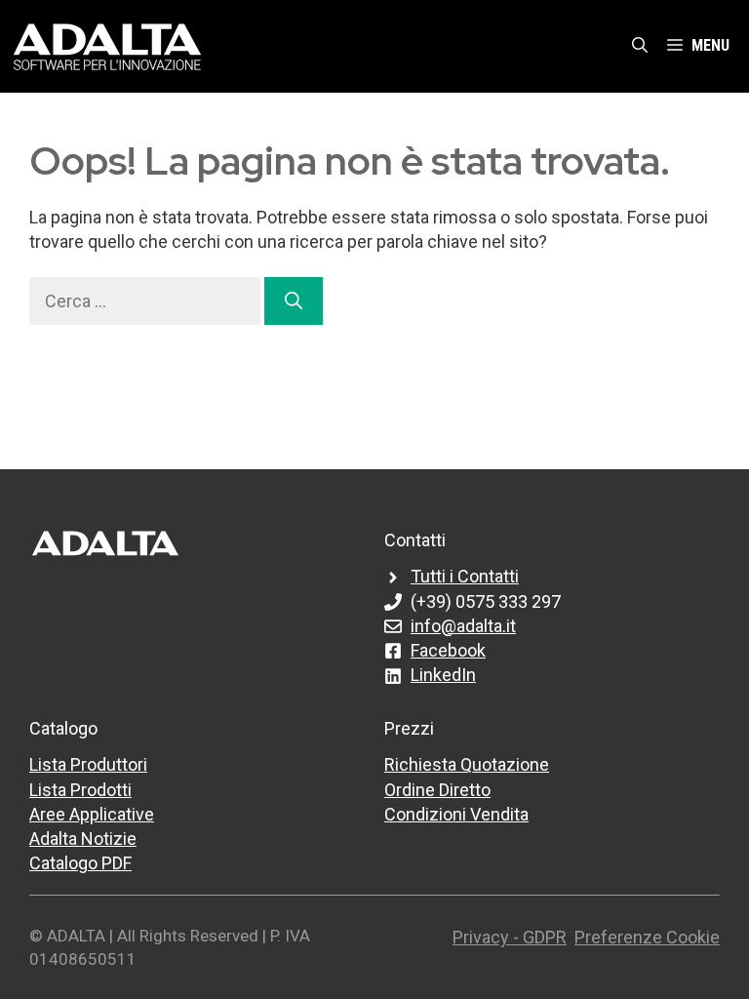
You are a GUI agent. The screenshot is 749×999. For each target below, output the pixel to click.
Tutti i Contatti (465, 576)
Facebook (448, 650)
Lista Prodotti (80, 789)
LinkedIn (443, 674)
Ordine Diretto (437, 789)
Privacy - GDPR (510, 937)
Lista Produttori (88, 764)
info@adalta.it (463, 626)
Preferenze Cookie (647, 937)
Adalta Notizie (83, 838)
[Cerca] (293, 301)
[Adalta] (107, 45)
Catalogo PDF (80, 863)
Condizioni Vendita (456, 814)
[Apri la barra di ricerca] (639, 45)
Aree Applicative (91, 814)
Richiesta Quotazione (466, 764)
